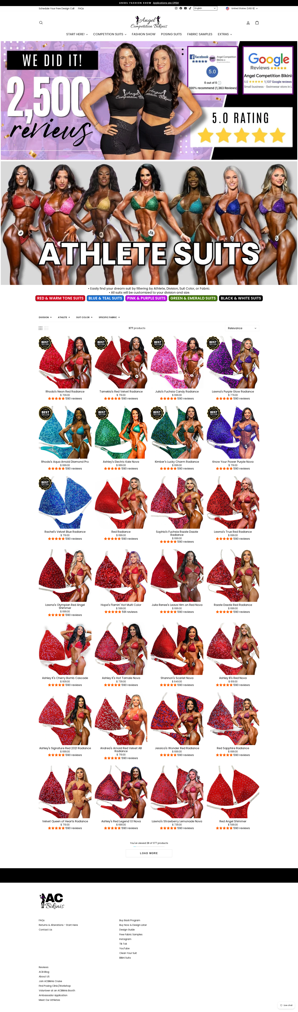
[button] (56, 398)
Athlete (62, 317)
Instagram (125, 939)
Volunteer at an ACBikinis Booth (57, 990)
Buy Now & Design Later (133, 925)
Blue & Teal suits (105, 298)
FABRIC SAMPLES (199, 34)
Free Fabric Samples (130, 934)
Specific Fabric (108, 317)
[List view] (47, 328)
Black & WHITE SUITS (241, 298)
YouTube (124, 948)
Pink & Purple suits (146, 298)
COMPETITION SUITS (108, 34)
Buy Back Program (129, 920)
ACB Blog (44, 971)
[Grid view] (40, 328)
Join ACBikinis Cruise (50, 981)
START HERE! (75, 34)
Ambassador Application (53, 995)
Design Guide (127, 929)
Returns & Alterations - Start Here (58, 925)
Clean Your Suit (128, 953)
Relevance (235, 328)
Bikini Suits (125, 957)
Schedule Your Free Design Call (56, 8)
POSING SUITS (171, 34)
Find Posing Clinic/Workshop (55, 985)
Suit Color (83, 317)
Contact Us (45, 929)
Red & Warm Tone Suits (60, 298)
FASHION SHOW (144, 34)
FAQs (81, 8)
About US (44, 976)
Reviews (43, 967)
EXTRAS (224, 34)
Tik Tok (123, 943)
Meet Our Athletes (49, 1000)
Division (44, 317)
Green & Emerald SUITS (193, 298)
